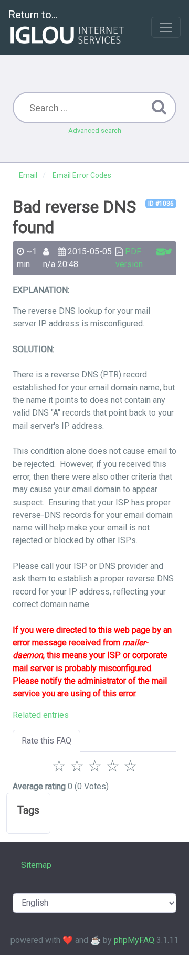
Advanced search (94, 130)
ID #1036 (161, 203)
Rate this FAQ (46, 741)
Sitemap (36, 865)
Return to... (33, 14)
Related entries (41, 715)
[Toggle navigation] (166, 27)
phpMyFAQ (134, 940)
